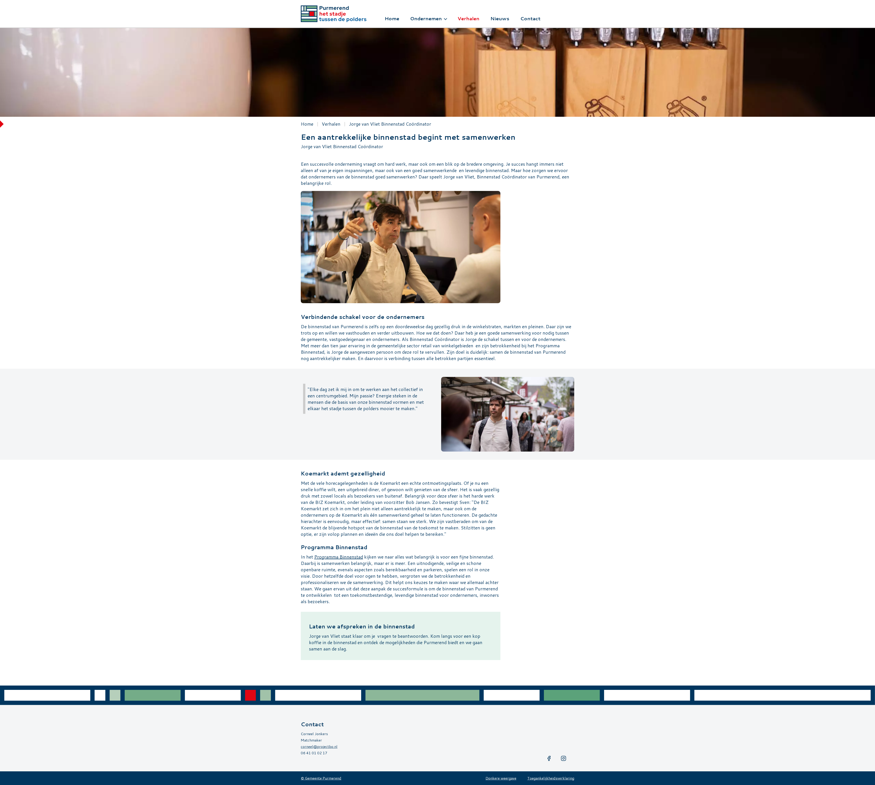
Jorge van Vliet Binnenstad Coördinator (390, 124)
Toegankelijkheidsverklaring (550, 778)
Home (307, 124)
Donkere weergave (501, 778)
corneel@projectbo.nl (319, 746)
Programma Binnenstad (338, 557)
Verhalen (331, 124)
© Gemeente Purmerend (321, 778)
